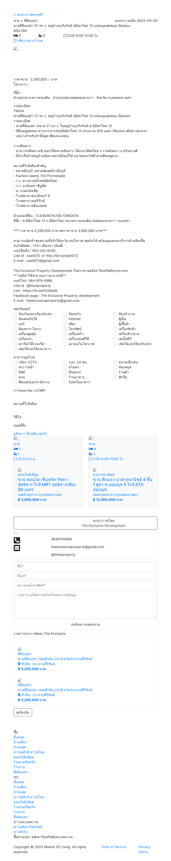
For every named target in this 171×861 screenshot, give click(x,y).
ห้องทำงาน (127, 314)
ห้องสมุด (125, 367)
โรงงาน (19, 767)
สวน (22, 377)
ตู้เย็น (122, 319)
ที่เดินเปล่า (21, 772)
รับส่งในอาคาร (79, 382)
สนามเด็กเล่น (128, 362)
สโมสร (74, 367)
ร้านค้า (124, 372)
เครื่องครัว (76, 334)
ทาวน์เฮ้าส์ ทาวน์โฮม (29, 752)
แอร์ (22, 324)
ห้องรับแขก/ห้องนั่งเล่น (35, 314)
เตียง (72, 324)
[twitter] (119, 35)
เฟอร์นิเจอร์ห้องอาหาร (35, 349)
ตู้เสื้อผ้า (124, 324)
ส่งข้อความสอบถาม (85, 624)
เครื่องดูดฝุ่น (27, 334)
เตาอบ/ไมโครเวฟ (81, 344)
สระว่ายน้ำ (26, 367)
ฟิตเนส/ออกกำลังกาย (34, 382)
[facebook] (115, 35)
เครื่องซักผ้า (127, 329)
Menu (148, 5)
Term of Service (113, 847)
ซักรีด (123, 377)
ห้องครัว (75, 314)
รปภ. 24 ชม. (78, 362)
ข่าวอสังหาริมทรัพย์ (28, 827)
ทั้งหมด (19, 737)
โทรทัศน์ (75, 329)
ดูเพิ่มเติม (22, 712)
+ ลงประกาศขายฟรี (28, 14)
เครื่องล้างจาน (129, 334)
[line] (122, 35)
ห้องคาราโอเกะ (30, 329)
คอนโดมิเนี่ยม (24, 757)
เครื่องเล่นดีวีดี (79, 339)
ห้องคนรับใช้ (28, 319)
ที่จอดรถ (75, 372)
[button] (24, 49)
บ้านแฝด (20, 747)
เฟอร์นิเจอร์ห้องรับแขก (135, 344)
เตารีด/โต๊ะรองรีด (31, 344)
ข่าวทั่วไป (21, 832)
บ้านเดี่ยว (20, 742)
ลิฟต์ (22, 372)
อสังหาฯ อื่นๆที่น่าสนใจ (30, 434)
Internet (75, 319)
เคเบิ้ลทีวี (125, 339)
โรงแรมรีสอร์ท (24, 762)
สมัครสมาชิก (56, 15)
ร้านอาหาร (77, 377)
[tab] (17, 395)
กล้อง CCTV (28, 362)
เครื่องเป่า (26, 339)
